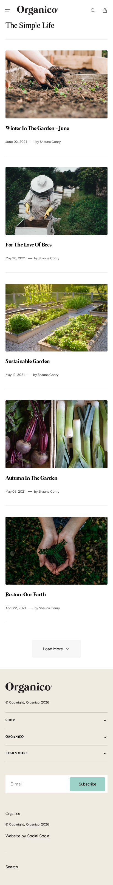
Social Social (38, 835)
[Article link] (56, 97)
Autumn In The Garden (31, 478)
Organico (32, 702)
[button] (8, 10)
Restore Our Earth (26, 594)
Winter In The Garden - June (37, 128)
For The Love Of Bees (29, 245)
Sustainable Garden (27, 361)
